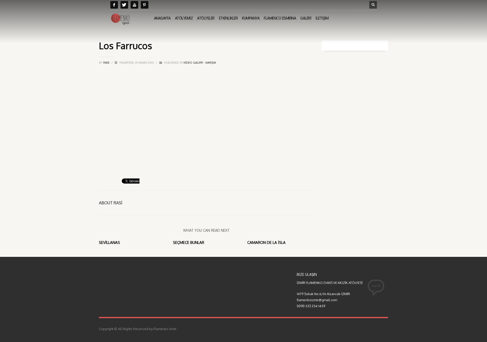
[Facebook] (114, 5)
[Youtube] (134, 5)
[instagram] (144, 5)
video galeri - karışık (199, 62)
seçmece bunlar (188, 242)
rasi (106, 62)
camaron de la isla (266, 242)
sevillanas (109, 242)
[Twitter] (124, 5)
